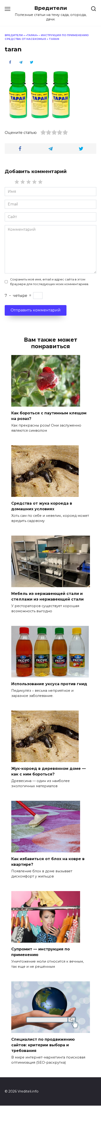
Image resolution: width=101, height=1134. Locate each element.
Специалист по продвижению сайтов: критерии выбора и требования (43, 1045)
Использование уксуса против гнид (49, 684)
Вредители (50, 8)
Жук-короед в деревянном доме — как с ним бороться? (48, 771)
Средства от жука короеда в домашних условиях (41, 506)
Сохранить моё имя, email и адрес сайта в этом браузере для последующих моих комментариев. (49, 282)
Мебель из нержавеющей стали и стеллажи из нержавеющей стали (47, 596)
